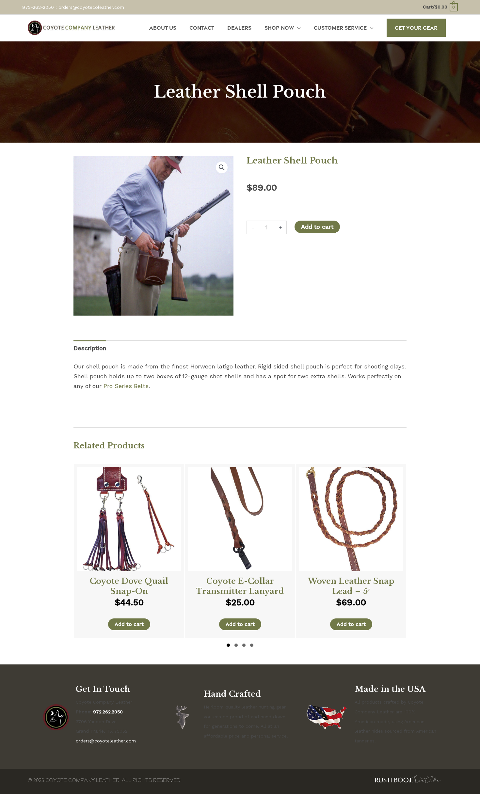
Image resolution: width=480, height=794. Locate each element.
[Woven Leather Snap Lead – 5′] (351, 551)
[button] (416, 28)
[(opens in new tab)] (407, 778)
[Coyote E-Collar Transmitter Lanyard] (240, 551)
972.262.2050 (108, 711)
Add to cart (317, 226)
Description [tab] (89, 348)
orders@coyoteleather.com (106, 740)
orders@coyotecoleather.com (91, 7)
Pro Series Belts (126, 385)
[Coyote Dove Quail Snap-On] (129, 551)
